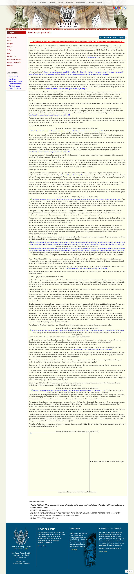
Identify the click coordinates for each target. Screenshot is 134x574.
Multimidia (42, 3)
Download (105, 37)
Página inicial (13, 77)
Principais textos (14, 86)
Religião (10, 44)
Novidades (12, 79)
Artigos (60, 3)
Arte (8, 53)
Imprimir (121, 37)
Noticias (52, 3)
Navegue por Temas (15, 81)
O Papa (9, 50)
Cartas (34, 3)
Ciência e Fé (11, 56)
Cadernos (69, 3)
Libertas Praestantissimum (76, 175)
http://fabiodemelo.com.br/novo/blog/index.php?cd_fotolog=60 (66, 89)
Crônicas (10, 66)
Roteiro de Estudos (15, 84)
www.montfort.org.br (21, 549)
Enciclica (64, 175)
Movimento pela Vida (14, 59)
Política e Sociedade (14, 62)
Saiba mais (73, 550)
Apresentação (12, 37)
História (9, 47)
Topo (130, 571)
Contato (99, 3)
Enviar (113, 37)
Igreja (9, 40)
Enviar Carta (42, 546)
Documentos (80, 3)
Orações (91, 3)
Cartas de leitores (15, 88)
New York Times (93, 57)
